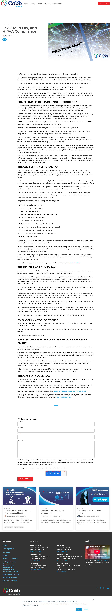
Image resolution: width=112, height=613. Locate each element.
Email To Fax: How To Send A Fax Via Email (70, 391)
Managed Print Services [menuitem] (10, 571)
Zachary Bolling (45, 516)
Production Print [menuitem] (8, 565)
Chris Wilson (10, 516)
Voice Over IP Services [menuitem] (10, 581)
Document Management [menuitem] (10, 574)
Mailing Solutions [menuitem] (8, 569)
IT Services (39, 3)
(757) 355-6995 (62, 560)
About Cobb (47, 3)
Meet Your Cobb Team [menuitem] (10, 558)
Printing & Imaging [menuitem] (9, 562)
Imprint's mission (103, 560)
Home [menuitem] (4, 545)
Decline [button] (86, 609)
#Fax (4, 39)
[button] (97, 588)
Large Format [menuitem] (7, 567)
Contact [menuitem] (5, 555)
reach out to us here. (63, 397)
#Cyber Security (19, 527)
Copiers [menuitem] (5, 564)
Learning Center (56, 3)
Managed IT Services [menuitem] (9, 577)
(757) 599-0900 (62, 571)
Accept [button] (78, 609)
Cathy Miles (83, 516)
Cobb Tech (8, 36)
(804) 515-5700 (35, 551)
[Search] (95, 3)
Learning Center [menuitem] (8, 549)
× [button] (94, 599)
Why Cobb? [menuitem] (6, 552)
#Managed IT (8, 527)
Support (26, 3)
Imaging (32, 3)
